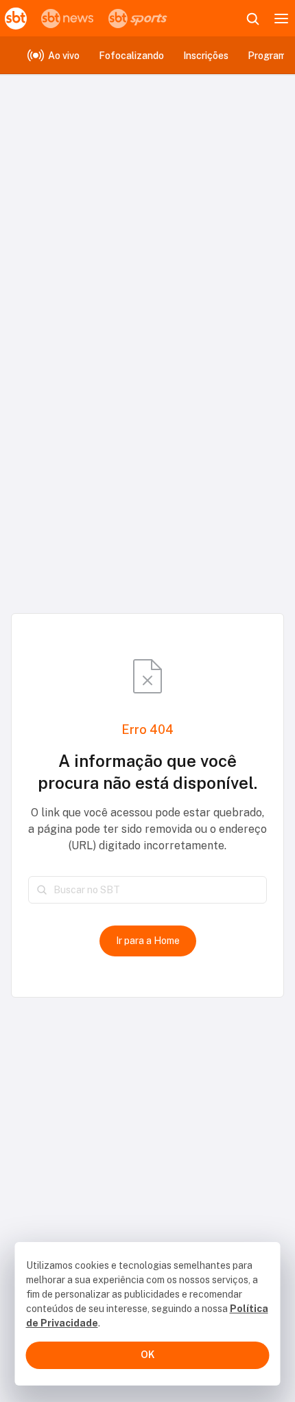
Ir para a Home (148, 940)
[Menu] (281, 18)
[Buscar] (41, 889)
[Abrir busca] (252, 18)
